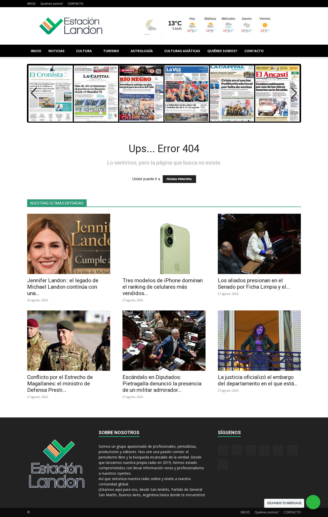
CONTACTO (75, 3)
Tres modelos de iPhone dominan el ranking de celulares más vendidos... (162, 286)
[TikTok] (271, 3)
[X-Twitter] (280, 3)
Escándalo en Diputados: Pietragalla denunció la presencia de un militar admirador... (161, 383)
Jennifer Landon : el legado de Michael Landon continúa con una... (62, 286)
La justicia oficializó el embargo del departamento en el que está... (258, 380)
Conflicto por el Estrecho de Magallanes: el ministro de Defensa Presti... (60, 383)
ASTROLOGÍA (142, 50)
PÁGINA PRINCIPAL (179, 179)
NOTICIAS (56, 50)
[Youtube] (297, 3)
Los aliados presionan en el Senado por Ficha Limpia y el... (254, 283)
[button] (295, 51)
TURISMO (111, 50)
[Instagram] (255, 3)
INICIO (31, 3)
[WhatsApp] (288, 3)
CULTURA (84, 50)
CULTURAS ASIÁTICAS (182, 50)
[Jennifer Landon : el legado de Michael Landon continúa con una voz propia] (68, 244)
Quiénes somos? (51, 3)
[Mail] (263, 3)
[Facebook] (246, 3)
